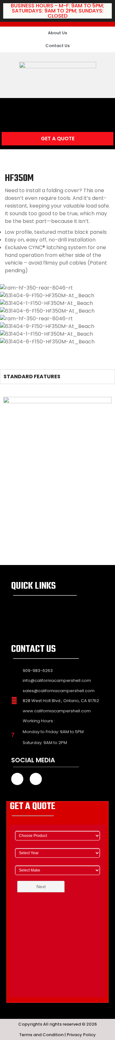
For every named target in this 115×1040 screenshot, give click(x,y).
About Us (57, 33)
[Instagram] (20, 12)
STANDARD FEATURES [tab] (32, 376)
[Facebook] (17, 779)
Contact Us (57, 46)
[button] (57, 108)
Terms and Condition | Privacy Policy (57, 1035)
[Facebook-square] (6, 12)
